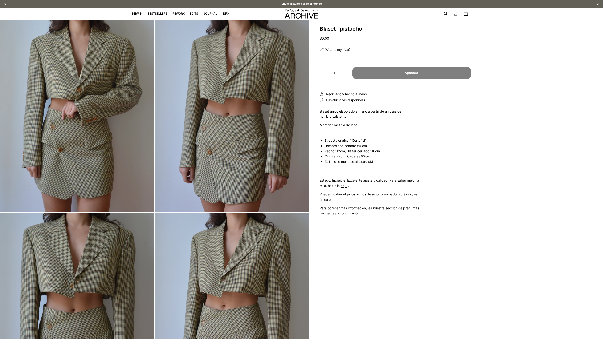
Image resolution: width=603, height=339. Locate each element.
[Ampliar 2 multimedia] (232, 116)
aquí (344, 186)
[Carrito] (466, 13)
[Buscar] (445, 13)
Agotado (411, 73)
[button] (335, 49)
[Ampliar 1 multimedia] (77, 116)
